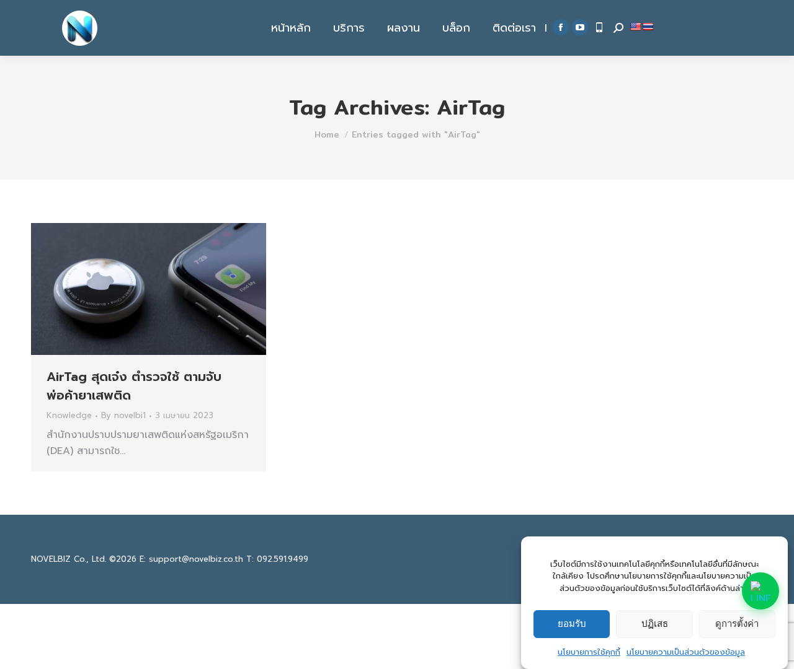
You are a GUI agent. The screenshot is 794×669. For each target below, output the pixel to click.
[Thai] (647, 27)
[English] (635, 27)
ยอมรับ (572, 623)
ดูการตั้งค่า (737, 623)
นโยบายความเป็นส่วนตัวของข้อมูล (686, 651)
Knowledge (69, 415)
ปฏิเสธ (654, 623)
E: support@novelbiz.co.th (191, 559)
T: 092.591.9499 (277, 559)
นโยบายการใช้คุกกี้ (589, 651)
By (123, 416)
